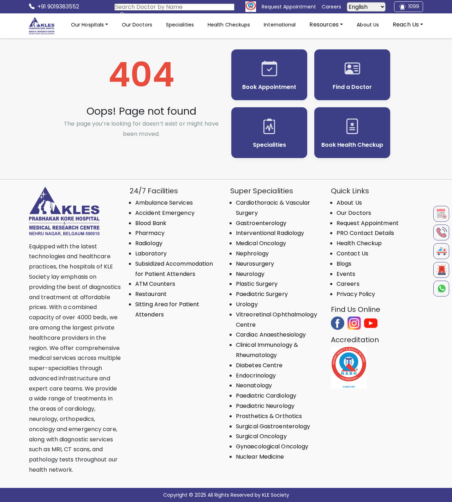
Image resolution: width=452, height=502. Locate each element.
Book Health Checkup (352, 145)
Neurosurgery (255, 264)
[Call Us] (441, 232)
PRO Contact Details (365, 233)
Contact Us (352, 253)
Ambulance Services (164, 203)
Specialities (180, 24)
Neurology (250, 274)
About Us (368, 24)
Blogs (344, 264)
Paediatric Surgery (262, 294)
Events (346, 274)
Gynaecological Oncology (272, 446)
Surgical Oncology (261, 436)
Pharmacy (150, 233)
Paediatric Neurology (265, 406)
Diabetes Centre (259, 365)
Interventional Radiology (270, 233)
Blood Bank (150, 223)
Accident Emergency (165, 213)
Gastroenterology (261, 223)
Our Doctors (137, 24)
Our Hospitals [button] (87, 24)
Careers (348, 284)
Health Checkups (229, 24)
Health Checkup (359, 243)
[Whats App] (441, 288)
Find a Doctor (352, 87)
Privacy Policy (356, 294)
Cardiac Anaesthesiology (271, 335)
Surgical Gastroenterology (273, 426)
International (280, 24)
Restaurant (151, 294)
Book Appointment (269, 87)
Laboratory (151, 253)
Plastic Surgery (257, 284)
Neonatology (254, 385)
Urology (247, 304)
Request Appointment (368, 223)
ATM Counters (155, 284)
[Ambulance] (441, 251)
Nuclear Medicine (260, 457)
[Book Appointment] (441, 214)
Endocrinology (256, 375)
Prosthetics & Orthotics (269, 416)
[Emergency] (441, 270)
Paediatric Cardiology (266, 396)
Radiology (148, 243)
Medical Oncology (261, 243)
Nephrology (252, 253)
